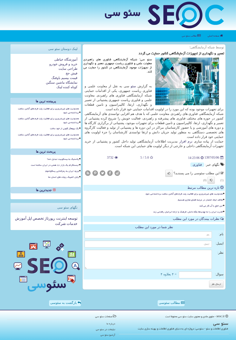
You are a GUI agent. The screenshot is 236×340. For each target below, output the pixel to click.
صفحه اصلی (214, 35)
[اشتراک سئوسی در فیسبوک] (110, 172)
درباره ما (110, 323)
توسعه (72, 218)
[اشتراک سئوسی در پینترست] (95, 172)
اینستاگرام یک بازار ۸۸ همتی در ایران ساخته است (55, 165)
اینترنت (61, 218)
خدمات (71, 224)
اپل (29, 218)
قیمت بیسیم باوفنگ (64, 78)
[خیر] (211, 180)
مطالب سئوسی (170, 303)
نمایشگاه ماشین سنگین (61, 82)
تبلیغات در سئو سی (105, 329)
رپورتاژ (49, 218)
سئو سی (122, 12)
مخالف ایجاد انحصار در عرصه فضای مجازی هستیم (200, 200)
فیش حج (71, 73)
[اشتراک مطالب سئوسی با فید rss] (88, 172)
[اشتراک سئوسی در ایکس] (102, 172)
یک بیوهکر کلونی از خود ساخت (64, 128)
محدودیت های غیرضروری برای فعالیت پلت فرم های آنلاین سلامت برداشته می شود (184, 194)
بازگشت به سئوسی (64, 303)
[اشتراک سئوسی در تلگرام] (117, 172)
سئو (133, 86)
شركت (60, 224)
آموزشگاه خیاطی (65, 59)
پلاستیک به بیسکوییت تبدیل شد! (63, 159)
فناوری (197, 164)
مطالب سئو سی (189, 35)
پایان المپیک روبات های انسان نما (63, 177)
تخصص (38, 218)
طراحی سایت (68, 68)
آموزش (20, 218)
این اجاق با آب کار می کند (211, 205)
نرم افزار (185, 141)
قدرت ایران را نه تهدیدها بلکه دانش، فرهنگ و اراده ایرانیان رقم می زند (188, 211)
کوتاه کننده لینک (66, 87)
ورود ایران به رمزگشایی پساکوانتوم (62, 171)
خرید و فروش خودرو (63, 64)
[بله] (169, 173)
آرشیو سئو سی (107, 334)
